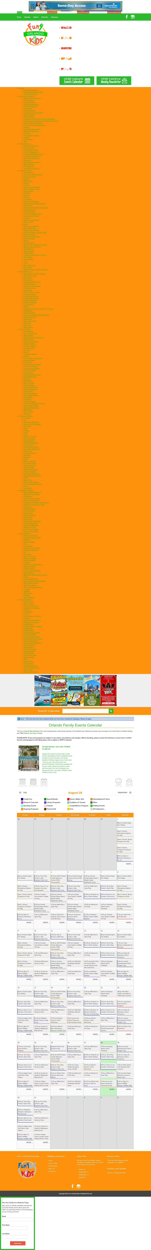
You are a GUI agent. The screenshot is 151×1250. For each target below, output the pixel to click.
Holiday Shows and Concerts (33, 639)
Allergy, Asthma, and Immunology (34, 274)
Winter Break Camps (30, 94)
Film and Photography (31, 443)
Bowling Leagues (29, 542)
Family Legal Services (31, 150)
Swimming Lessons (30, 585)
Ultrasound (27, 323)
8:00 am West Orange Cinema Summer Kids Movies (75, 878)
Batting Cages (28, 181)
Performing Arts (29, 468)
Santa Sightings (29, 653)
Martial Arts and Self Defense (33, 565)
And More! (82, 1177)
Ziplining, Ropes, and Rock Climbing (35, 270)
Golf (25, 552)
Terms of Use (53, 1163)
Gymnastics (27, 554)
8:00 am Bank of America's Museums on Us (124, 858)
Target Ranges (28, 253)
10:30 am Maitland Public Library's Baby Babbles (91, 917)
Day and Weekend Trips (31, 189)
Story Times (27, 480)
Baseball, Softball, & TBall (32, 538)
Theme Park (51, 809)
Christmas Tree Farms (31, 606)
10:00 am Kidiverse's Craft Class (74, 972)
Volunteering (28, 488)
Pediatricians (28, 319)
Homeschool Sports (30, 558)
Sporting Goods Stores (31, 525)
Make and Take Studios (31, 220)
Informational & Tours (101, 799)
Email (4, 1216)
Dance (26, 435)
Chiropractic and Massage (32, 286)
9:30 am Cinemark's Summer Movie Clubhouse (74, 917)
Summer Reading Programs (33, 484)
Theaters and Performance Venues (35, 255)
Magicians (27, 379)
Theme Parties (28, 412)
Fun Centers (28, 199)
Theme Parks (28, 257)
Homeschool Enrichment (32, 449)
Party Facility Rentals (30, 387)
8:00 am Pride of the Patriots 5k (124, 1027)
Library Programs (53, 802)
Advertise (44, 17)
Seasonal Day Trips (30, 655)
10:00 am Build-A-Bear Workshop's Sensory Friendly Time (58, 1028)
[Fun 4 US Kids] (35, 34)
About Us (52, 1168)
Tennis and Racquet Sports (32, 587)
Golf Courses (28, 206)
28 (102, 1043)
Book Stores (28, 497)
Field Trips (27, 193)
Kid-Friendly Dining (30, 515)
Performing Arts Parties (31, 395)
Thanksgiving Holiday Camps (33, 92)
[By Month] (22, 782)
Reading (26, 127)
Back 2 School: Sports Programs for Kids (125, 840)
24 (35, 1043)
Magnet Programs (29, 115)
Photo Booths (28, 397)
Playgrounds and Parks (31, 230)
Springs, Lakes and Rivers (32, 247)
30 (19, 1097)
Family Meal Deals (30, 509)
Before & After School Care (32, 98)
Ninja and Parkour (29, 567)
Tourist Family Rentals (31, 530)
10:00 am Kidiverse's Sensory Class (41, 962)
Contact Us (52, 1171)
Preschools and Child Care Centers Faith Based (39, 119)
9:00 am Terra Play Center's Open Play (107, 887)
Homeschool (28, 109)
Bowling (26, 183)
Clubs (25, 428)
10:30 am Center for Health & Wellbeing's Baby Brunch (41, 973)
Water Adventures (29, 265)
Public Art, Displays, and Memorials (35, 232)
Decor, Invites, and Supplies (33, 358)
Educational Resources (31, 105)
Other (95, 802)
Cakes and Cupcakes (30, 342)
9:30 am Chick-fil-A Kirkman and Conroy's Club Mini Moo (58, 917)
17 (35, 988)
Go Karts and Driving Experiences (35, 204)
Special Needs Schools (31, 131)
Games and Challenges (31, 202)
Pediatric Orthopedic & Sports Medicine (36, 315)
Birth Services (28, 280)
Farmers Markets (29, 511)
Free (71, 809)
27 (85, 1043)
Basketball (27, 540)
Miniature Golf (28, 222)
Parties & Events (25, 329)
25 (52, 1043)
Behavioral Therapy (30, 276)
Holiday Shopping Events (32, 637)
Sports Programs (25, 534)
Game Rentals (28, 373)
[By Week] (33, 782)
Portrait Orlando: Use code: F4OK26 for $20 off (56, 747)
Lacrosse (27, 563)
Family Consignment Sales (32, 616)
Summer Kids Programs (31, 482)
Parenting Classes (29, 466)
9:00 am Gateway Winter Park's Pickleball (106, 906)
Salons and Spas (29, 239)
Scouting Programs (30, 472)
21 (102, 988)
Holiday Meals (28, 629)
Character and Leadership (32, 424)
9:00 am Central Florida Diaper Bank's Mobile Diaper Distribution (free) (91, 879)
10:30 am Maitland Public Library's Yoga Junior (41, 1020)
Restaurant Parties (30, 402)
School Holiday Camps (31, 90)
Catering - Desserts (30, 346)
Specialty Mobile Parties (31, 408)
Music (25, 459)
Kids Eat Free (28, 517)
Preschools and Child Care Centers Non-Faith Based (41, 121)
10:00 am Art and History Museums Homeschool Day (106, 1083)
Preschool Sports (29, 569)
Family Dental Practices (31, 296)
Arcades (26, 179)
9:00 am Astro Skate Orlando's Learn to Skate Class (124, 1075)
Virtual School (28, 140)
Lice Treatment (28, 305)
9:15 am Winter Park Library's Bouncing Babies (58, 1075)
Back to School (28, 604)
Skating (26, 241)
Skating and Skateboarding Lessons (35, 575)
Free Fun (27, 197)
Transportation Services (31, 135)
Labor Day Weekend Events (33, 643)
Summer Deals (28, 664)
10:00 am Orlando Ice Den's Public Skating (91, 895)
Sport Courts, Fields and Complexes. (36, 245)
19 (68, 988)
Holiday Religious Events (32, 633)
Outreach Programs (30, 463)
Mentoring (27, 455)
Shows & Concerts (31, 802)
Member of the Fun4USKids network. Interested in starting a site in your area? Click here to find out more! (90, 1162)
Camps (22, 88)
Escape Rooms (28, 191)
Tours (25, 261)
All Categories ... (99, 809)
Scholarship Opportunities (32, 129)
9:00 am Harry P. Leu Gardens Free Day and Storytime (41, 888)
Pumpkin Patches (29, 651)
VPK (25, 142)
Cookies (26, 356)
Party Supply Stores (30, 393)
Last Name (5, 1234)
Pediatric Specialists (30, 317)
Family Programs (29, 441)
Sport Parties (28, 410)
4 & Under (27, 418)
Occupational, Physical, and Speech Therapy (38, 309)
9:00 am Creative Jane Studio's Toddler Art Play (41, 896)
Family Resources (25, 144)
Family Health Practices (31, 298)
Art (24, 420)
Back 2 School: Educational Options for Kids (124, 833)
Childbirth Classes (29, 284)
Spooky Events (28, 662)
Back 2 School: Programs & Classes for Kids (124, 850)
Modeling (27, 457)
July (25, 792)
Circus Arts (27, 426)
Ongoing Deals (28, 647)
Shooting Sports (29, 573)
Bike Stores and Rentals (31, 494)
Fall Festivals (28, 612)
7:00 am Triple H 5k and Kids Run (124, 915)
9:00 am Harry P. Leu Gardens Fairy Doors (108, 895)
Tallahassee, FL (84, 1175)
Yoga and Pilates (29, 598)
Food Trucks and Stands (32, 369)
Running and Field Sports (32, 571)
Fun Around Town (25, 171)
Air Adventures (28, 173)
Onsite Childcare (29, 117)
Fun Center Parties (30, 371)
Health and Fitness (30, 556)
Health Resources (25, 272)
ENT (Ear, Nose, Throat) (31, 292)
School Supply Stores (30, 523)
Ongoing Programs (31, 809)
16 (19, 988)
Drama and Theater (30, 437)
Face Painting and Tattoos (32, 364)
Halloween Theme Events (32, 620)
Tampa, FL (82, 1169)
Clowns (26, 352)
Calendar (27, 17)
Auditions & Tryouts (77, 802)
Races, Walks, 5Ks (77, 799)
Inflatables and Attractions (32, 375)
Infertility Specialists (30, 303)
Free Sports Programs (31, 550)
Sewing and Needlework (31, 474)
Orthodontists (28, 311)
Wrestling (27, 596)
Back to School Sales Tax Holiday (124, 824)
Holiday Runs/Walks (30, 635)
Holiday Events (28, 624)
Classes (50, 806)
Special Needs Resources (32, 162)
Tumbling (27, 589)
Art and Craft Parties (30, 334)
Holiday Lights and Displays (32, 626)
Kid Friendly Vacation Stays (32, 214)
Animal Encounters (30, 177)
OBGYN (26, 307)
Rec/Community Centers (32, 237)
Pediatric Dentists (29, 313)
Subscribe (17, 1243)
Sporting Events (30, 806)
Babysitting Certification (31, 422)
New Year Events (29, 645)
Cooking (26, 430)
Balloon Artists (28, 336)
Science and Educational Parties (34, 404)
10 (35, 931)
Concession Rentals (30, 354)
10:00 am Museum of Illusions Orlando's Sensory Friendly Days (91, 1012)
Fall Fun (26, 614)
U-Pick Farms (28, 670)
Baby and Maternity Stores (32, 492)
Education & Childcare (27, 96)
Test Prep (27, 133)
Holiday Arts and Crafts (31, 622)
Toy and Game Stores (31, 532)
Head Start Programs (30, 107)
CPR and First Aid (29, 288)
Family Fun (28, 799)
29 (118, 1043)
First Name (6, 1225)
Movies (26, 224)
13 (85, 931)
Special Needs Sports (31, 579)
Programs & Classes (26, 416)
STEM (26, 478)
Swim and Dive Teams (31, 583)
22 (118, 988)
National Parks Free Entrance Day (57, 1047)
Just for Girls (28, 451)
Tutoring (26, 138)
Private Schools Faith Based (33, 123)
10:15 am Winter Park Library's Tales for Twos (91, 1083)
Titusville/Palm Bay (83, 12)
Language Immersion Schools (33, 113)
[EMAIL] (129, 782)
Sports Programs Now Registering (35, 581)
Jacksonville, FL (84, 1172)
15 (118, 931)
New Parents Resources (31, 158)
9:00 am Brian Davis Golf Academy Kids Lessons (124, 1067)
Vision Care (27, 325)
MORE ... (129, 864)
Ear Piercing (28, 507)
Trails (25, 263)
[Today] (44, 782)
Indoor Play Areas (29, 212)
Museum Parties (29, 383)
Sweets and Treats (30, 527)
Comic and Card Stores (31, 501)
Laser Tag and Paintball (31, 216)
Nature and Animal (30, 461)
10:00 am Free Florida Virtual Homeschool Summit (108, 1028)
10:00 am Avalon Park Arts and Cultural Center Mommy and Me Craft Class (91, 964)
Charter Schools (29, 100)
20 (85, 988)
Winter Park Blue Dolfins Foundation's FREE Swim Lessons (124, 993)
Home (19, 17)
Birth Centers (28, 278)
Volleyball (27, 591)
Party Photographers (30, 389)
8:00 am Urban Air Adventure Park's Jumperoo (123, 955)
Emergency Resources (31, 146)
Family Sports (28, 546)
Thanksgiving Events (30, 666)
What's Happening (25, 600)
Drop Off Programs (30, 102)
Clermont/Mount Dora (114, 12)
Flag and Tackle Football (32, 548)
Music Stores (28, 519)
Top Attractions (28, 259)
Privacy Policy (53, 1166)
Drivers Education (29, 439)
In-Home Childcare (30, 111)
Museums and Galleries (31, 226)
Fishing (26, 195)
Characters (27, 350)
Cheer (26, 544)
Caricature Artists (29, 344)
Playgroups (27, 160)
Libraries (26, 218)
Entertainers (28, 362)
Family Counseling (30, 294)
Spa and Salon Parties (31, 406)
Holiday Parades (29, 631)
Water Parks (28, 268)
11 (52, 931)
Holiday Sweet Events (31, 641)
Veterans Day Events (30, 672)
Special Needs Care (30, 321)
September (122, 792)
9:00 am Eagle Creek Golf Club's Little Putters (25, 1020)
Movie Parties (28, 381)
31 (35, 1097)
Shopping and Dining (26, 490)
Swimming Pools (29, 251)
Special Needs (52, 799)
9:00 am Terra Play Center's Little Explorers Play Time (41, 878)
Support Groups (29, 164)
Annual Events (28, 602)
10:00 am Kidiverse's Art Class (91, 905)
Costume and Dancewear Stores (34, 505)
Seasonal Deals (29, 657)
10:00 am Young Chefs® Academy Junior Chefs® (73, 1067)
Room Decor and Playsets (32, 521)
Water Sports (28, 593)
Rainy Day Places (29, 235)
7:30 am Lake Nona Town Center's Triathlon (124, 1004)
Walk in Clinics (28, 327)
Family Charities (29, 148)
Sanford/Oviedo (52, 12)
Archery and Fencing (30, 536)
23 (19, 1043)
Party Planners (28, 391)
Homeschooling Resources (32, 156)
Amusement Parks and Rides (33, 175)
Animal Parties (28, 331)
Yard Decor (27, 414)
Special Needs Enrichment (32, 476)
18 (52, 988)
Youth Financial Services (32, 169)
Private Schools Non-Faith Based (34, 125)
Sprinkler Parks (28, 249)
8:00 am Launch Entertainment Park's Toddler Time (124, 963)
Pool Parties (27, 400)
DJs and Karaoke (29, 360)
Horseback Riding (29, 560)
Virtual (26, 486)
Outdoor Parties (29, 385)
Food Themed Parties (31, 367)
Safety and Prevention (31, 470)
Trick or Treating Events (31, 668)
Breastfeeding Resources (32, 282)
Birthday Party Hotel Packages (33, 338)
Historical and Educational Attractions (36, 208)
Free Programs (28, 445)
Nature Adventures (30, 228)
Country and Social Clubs (32, 187)
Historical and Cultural (31, 447)
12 (68, 931)
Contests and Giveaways (32, 608)
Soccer (26, 577)
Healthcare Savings (30, 301)
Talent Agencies (29, 166)
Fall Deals (27, 610)
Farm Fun (27, 618)
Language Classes (30, 453)
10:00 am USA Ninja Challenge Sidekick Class (74, 963)
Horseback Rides (29, 210)
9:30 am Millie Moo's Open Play (91, 887)
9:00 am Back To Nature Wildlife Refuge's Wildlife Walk (25, 973)
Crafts (26, 433)
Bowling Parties (29, 340)
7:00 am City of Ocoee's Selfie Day (57, 936)
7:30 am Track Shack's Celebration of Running (125, 945)
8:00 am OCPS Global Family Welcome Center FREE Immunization (58, 879)
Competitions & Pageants (79, 806)
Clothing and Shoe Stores (32, 499)
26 (68, 1043)
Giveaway (54, 17)
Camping (26, 185)
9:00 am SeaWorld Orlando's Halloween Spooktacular (24, 1112)
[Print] (118, 782)
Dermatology (28, 290)
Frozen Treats (28, 513)
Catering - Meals (29, 348)
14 (102, 931)
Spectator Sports (29, 243)
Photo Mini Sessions (30, 649)
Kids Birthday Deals (30, 377)
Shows (26, 659)
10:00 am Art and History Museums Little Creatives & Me (74, 1020)
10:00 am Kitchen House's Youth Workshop (57, 1020)
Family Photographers (31, 152)
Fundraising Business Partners (34, 154)
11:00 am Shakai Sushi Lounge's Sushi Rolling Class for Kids (41, 1083)
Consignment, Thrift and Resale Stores (36, 503)
